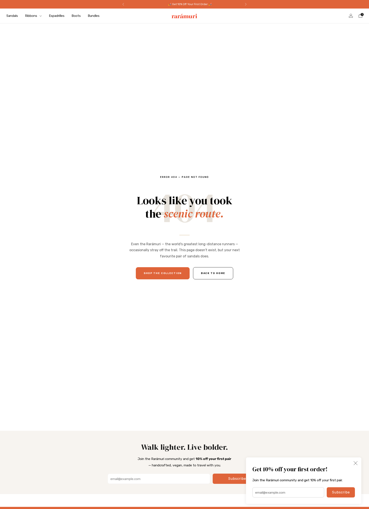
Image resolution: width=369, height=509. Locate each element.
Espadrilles (56, 16)
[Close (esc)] (355, 463)
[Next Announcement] (246, 4)
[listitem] (184, 4)
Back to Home (213, 273)
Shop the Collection (163, 273)
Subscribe (341, 492)
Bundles (94, 16)
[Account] (351, 16)
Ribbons (31, 16)
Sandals (12, 16)
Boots (76, 16)
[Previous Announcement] (123, 4)
